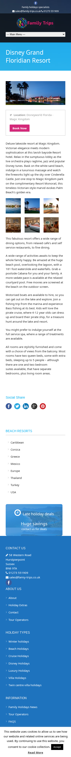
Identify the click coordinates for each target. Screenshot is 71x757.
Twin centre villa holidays (25, 685)
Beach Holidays (19, 649)
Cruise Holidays (19, 656)
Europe (15, 471)
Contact (13, 612)
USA (13, 492)
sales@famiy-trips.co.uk (24, 577)
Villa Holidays (17, 678)
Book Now (19, 128)
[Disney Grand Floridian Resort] (35, 104)
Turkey (15, 485)
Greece (15, 456)
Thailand (16, 478)
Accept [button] (57, 747)
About (12, 598)
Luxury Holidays (19, 670)
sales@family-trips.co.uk (28, 11)
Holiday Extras (18, 605)
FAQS (12, 721)
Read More (35, 752)
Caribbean (17, 442)
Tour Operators (18, 620)
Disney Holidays (19, 663)
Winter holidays (19, 641)
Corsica (15, 449)
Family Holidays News (23, 707)
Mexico (15, 464)
